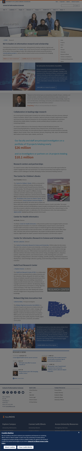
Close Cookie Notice (25, 447)
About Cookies (10, 447)
